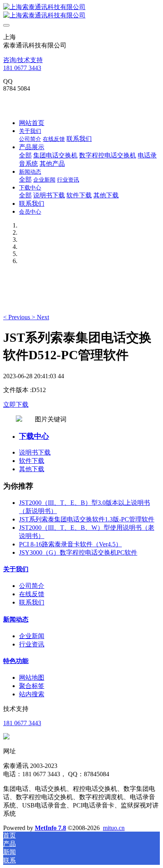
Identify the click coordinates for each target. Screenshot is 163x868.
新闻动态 (15, 619)
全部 (25, 155)
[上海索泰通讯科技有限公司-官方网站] (81, 11)
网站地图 (31, 677)
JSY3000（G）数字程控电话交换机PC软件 (78, 552)
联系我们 (31, 602)
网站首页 (31, 122)
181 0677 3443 (22, 67)
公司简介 (31, 585)
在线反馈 (31, 594)
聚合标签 (31, 685)
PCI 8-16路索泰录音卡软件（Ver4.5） (70, 544)
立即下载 (15, 404)
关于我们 (15, 569)
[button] (17, 317)
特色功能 (15, 661)
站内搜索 (31, 694)
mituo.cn (114, 827)
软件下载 (31, 460)
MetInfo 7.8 (50, 827)
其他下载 (31, 469)
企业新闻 (31, 636)
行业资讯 (31, 644)
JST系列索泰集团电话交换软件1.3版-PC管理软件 (86, 519)
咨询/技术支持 (23, 60)
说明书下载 (35, 452)
